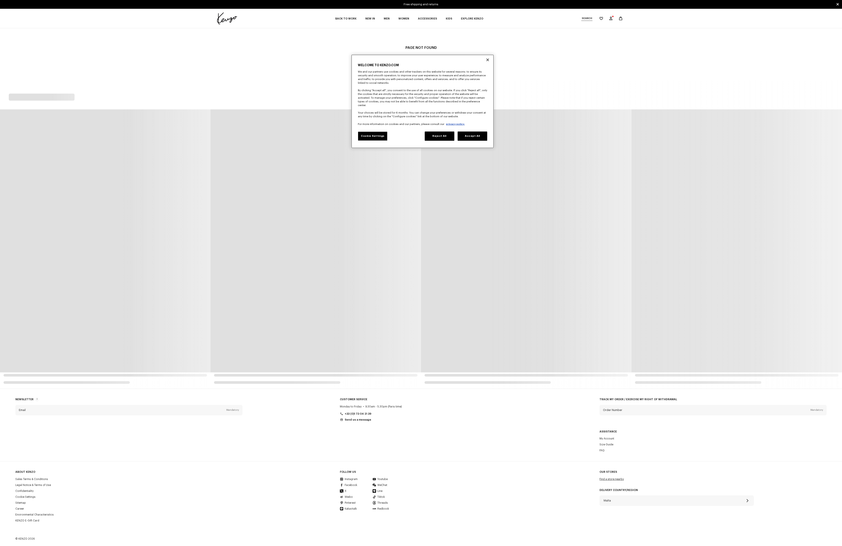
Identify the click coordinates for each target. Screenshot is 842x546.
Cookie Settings (25, 497)
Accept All (472, 136)
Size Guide (606, 444)
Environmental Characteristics (34, 514)
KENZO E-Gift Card (27, 520)
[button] (129, 410)
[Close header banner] (837, 4)
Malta (607, 500)
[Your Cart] (620, 18)
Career (19, 508)
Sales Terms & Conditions (31, 479)
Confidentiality (24, 491)
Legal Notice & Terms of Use (33, 485)
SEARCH (587, 18)
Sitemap (20, 503)
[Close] (487, 60)
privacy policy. (455, 124)
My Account (606, 438)
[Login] (611, 18)
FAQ (602, 450)
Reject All (439, 136)
